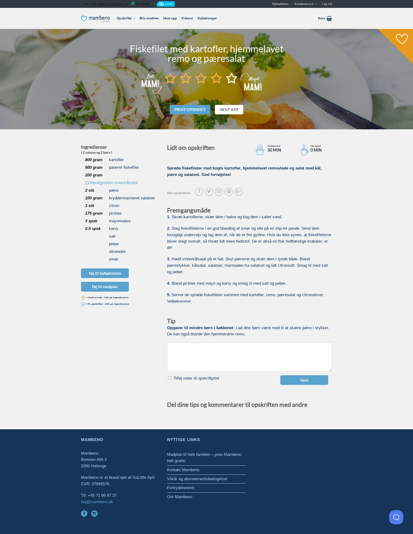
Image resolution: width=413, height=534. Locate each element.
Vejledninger (207, 18)
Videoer (187, 18)
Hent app (170, 18)
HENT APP (229, 109)
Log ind (327, 4)
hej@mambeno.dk (97, 502)
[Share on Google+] (239, 192)
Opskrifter (124, 18)
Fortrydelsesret (180, 487)
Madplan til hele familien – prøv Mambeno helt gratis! (204, 457)
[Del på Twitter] (209, 192)
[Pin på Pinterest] (229, 192)
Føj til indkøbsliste (105, 273)
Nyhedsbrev (280, 4)
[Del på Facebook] (199, 192)
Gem (304, 380)
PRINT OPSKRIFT (190, 109)
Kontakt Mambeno (183, 470)
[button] (325, 18)
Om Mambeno (179, 497)
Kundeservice (303, 4)
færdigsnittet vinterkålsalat (114, 182)
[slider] (201, 77)
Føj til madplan (105, 286)
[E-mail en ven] (219, 192)
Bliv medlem (149, 18)
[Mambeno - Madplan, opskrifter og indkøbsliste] (95, 18)
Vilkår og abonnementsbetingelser (197, 479)
